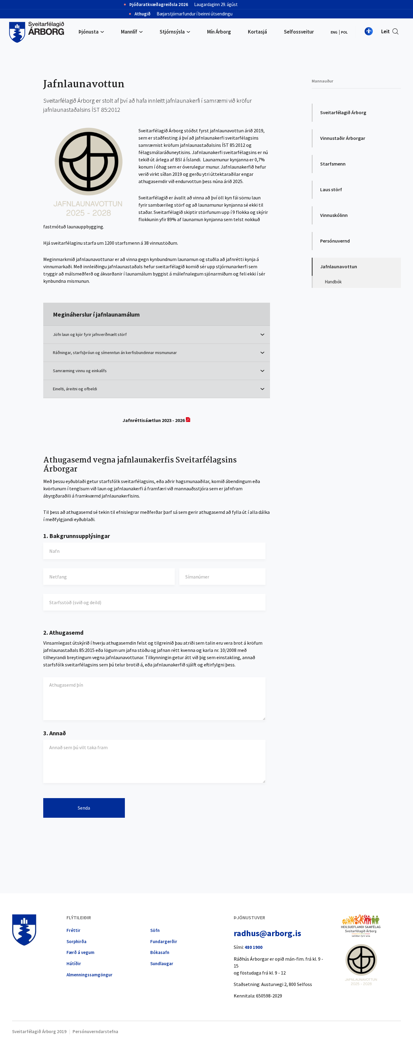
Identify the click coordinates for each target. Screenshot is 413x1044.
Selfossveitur (299, 31)
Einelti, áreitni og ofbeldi (75, 389)
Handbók (333, 282)
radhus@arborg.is (267, 933)
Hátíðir (74, 963)
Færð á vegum (80, 952)
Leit (385, 31)
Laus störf (331, 189)
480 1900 (253, 947)
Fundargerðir (163, 941)
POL (344, 32)
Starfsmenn (333, 164)
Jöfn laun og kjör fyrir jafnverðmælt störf (90, 334)
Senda (84, 808)
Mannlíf (129, 31)
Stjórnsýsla (172, 31)
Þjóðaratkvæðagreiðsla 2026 (158, 4)
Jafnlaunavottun (338, 266)
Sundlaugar (161, 963)
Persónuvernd (335, 241)
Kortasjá (257, 31)
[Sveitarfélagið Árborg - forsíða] (36, 32)
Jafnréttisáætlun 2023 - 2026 (153, 420)
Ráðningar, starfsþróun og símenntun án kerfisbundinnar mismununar (115, 352)
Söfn (155, 930)
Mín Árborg (219, 31)
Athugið (143, 14)
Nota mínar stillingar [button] (369, 31)
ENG (334, 32)
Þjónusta (89, 31)
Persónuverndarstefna (95, 1031)
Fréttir (73, 930)
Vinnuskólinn (334, 215)
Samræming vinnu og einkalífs (80, 370)
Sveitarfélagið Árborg (343, 112)
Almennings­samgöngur (89, 975)
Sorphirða (76, 941)
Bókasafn (159, 952)
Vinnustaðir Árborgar (342, 138)
